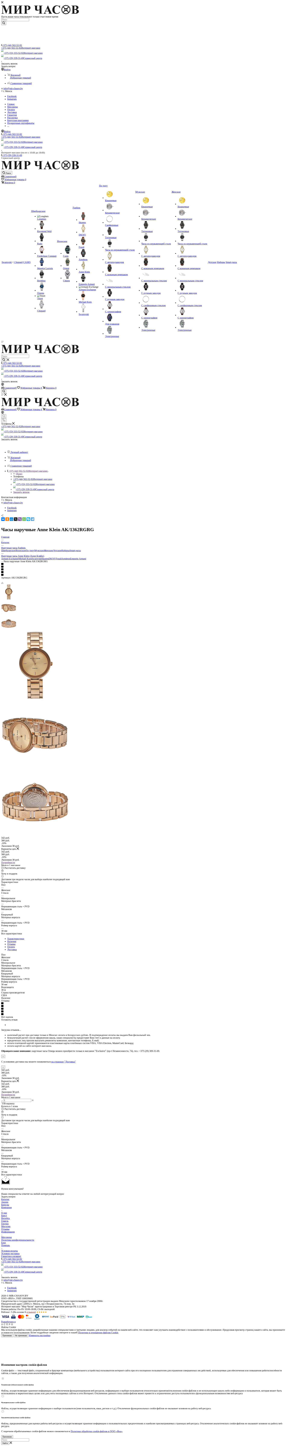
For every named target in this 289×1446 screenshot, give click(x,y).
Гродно (5, 1223)
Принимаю (7, 1335)
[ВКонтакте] (3, 519)
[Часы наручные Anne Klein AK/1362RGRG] (35, 698)
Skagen (45, 558)
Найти (5, 1443)
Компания (6, 1207)
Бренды (5, 1204)
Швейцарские (8, 550)
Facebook (12, 96)
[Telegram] (32, 519)
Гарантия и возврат (11, 1256)
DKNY (52, 558)
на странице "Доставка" (63, 1061)
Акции (4, 1202)
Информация (8, 1232)
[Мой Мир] (11, 519)
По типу (30, 550)
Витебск (5, 1218)
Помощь (5, 1245)
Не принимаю (21, 1335)
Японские (21, 550)
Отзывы (11, 944)
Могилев (5, 1226)
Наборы (65, 550)
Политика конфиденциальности (17, 1240)
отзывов (30, 1312)
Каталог (5, 1199)
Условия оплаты (9, 1251)
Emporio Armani (78, 558)
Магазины (6, 1237)
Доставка (12, 949)
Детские (57, 550)
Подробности (8, 862)
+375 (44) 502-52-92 (12, 45)
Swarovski (36, 558)
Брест (4, 1215)
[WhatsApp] (24, 519)
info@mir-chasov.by (13, 88)
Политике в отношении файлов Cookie (98, 1332)
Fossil (58, 558)
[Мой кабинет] (2, 384)
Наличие (11, 941)
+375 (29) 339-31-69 (23, 58)
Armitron (65, 558)
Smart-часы (75, 550)
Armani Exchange (10, 558)
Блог (3, 1242)
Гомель (4, 1221)
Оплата (11, 947)
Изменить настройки (39, 1335)
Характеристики (15, 938)
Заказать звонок (21, 492)
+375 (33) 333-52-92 (23, 53)
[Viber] (20, 519)
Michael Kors (25, 558)
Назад (19, 473)
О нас (4, 1213)
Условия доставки (10, 1253)
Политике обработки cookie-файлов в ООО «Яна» (96, 1431)
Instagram (12, 99)
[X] (15, 519)
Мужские (39, 550)
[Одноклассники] (7, 519)
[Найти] (3, 23)
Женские (48, 550)
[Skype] (28, 519)
